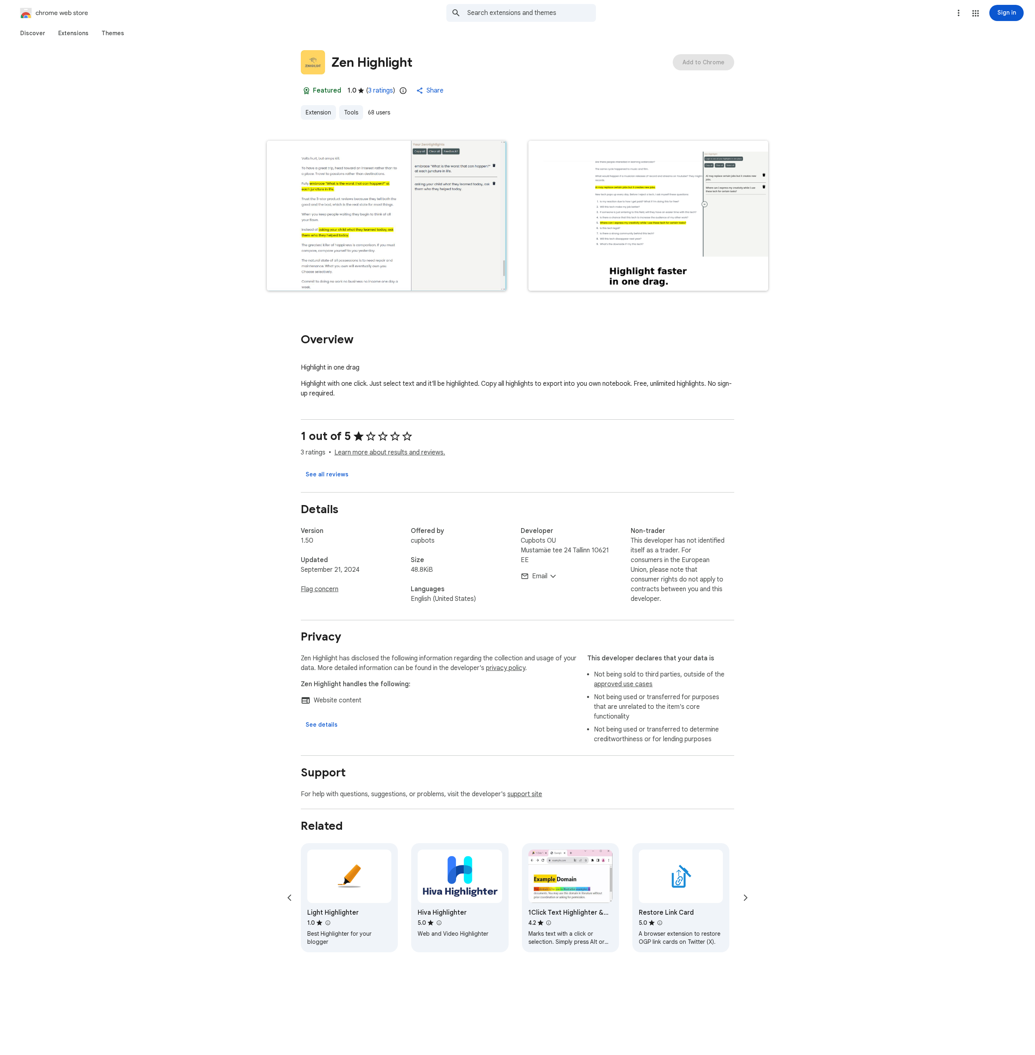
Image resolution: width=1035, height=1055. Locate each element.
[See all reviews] (327, 474)
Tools (351, 112)
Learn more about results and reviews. (389, 452)
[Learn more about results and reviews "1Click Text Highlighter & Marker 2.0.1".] (548, 922)
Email (539, 576)
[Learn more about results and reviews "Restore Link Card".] (660, 922)
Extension (318, 112)
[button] (975, 13)
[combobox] (531, 13)
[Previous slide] (289, 898)
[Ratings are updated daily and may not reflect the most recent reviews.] (403, 90)
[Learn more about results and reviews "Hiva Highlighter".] (438, 922)
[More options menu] (959, 13)
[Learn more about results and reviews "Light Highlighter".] (327, 922)
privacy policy (505, 668)
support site (524, 794)
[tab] (33, 33)
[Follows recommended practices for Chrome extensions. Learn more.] (306, 90)
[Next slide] (745, 898)
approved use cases (623, 684)
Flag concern (319, 589)
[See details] (321, 724)
